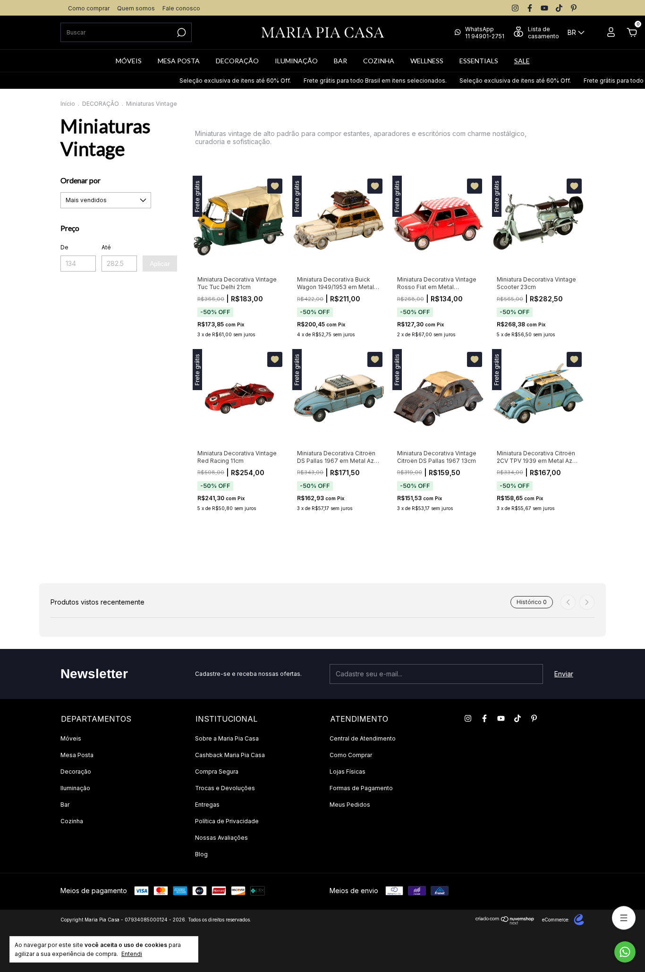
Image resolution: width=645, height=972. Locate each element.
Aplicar (160, 263)
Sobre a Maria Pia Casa (227, 738)
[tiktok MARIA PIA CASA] (559, 8)
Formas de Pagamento (361, 788)
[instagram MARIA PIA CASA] (515, 8)
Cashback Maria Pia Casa (230, 755)
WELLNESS (426, 61)
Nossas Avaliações (221, 837)
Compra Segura (216, 771)
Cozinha (71, 821)
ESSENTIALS (478, 61)
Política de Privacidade (227, 821)
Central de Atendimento (363, 738)
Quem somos (136, 8)
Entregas (207, 804)
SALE (522, 61)
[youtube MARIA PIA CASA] (544, 8)
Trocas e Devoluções (225, 788)
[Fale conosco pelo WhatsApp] (625, 952)
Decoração (75, 771)
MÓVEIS (129, 61)
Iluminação (75, 788)
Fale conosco (181, 8)
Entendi (131, 953)
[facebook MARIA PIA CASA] (530, 8)
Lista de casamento (543, 33)
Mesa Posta (76, 755)
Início (67, 103)
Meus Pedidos (350, 804)
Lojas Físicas (347, 771)
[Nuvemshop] (505, 922)
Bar (64, 804)
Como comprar (89, 8)
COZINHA (378, 61)
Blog (201, 854)
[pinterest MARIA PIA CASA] (573, 8)
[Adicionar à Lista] (275, 186)
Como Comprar (351, 755)
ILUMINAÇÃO (296, 61)
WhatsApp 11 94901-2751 (484, 33)
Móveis (70, 738)
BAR (340, 61)
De (64, 247)
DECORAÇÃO (237, 61)
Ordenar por (80, 180)
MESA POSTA (179, 61)
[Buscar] (180, 32)
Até (106, 247)
